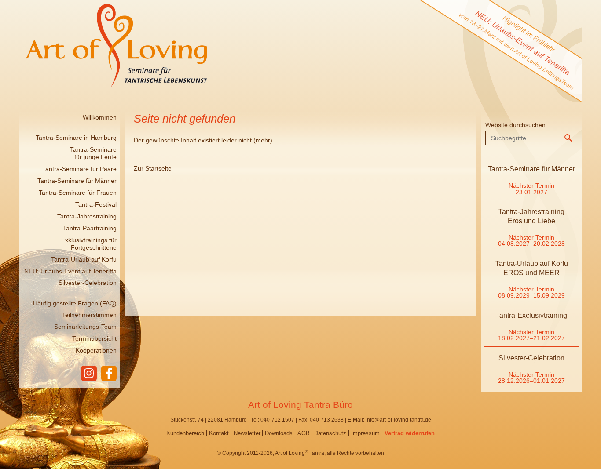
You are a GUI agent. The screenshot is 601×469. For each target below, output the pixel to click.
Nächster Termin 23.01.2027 (531, 188)
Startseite (158, 168)
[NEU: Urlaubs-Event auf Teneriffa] (487, 108)
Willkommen (100, 117)
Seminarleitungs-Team (85, 326)
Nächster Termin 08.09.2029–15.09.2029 (531, 292)
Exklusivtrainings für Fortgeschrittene (89, 243)
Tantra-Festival (96, 204)
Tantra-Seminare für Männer (77, 180)
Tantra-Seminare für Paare (79, 168)
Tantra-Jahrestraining (87, 216)
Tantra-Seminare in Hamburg (76, 137)
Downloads (279, 433)
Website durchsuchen (515, 125)
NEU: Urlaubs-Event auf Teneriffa (70, 271)
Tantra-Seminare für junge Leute (93, 153)
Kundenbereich (185, 433)
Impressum (365, 433)
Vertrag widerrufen (410, 433)
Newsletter (247, 433)
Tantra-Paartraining (90, 228)
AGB (303, 433)
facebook (108, 373)
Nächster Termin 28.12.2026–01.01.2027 (531, 377)
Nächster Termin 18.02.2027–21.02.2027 (531, 335)
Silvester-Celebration (88, 282)
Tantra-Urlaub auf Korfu (84, 259)
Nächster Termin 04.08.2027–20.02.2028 (531, 240)
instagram (88, 373)
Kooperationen (96, 350)
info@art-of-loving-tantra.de (398, 419)
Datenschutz (330, 433)
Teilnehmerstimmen (89, 314)
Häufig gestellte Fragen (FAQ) (75, 303)
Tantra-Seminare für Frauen (78, 192)
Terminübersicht (94, 338)
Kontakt (219, 433)
